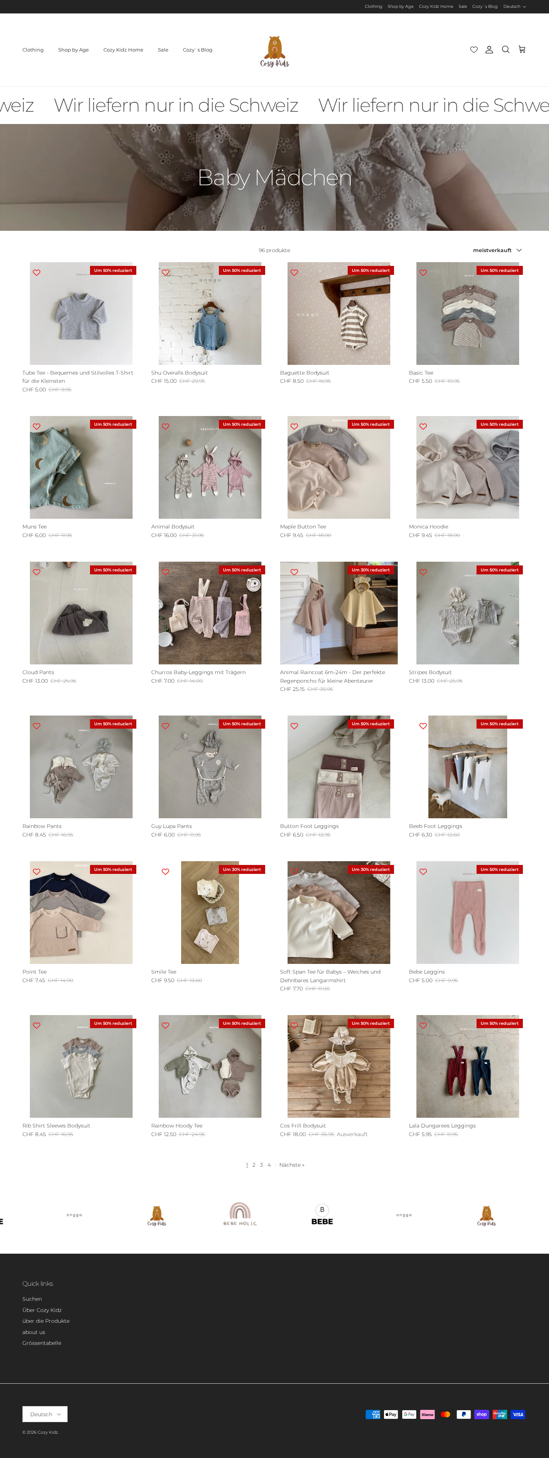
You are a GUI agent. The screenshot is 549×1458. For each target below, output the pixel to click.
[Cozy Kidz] (275, 50)
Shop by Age (401, 6)
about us (33, 1332)
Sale (463, 6)
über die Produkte (45, 1321)
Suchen (32, 1299)
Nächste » (291, 1164)
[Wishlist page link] (474, 49)
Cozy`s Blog (485, 6)
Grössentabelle (41, 1343)
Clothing (373, 6)
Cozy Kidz (48, 1432)
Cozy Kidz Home (436, 6)
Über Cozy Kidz (42, 1310)
